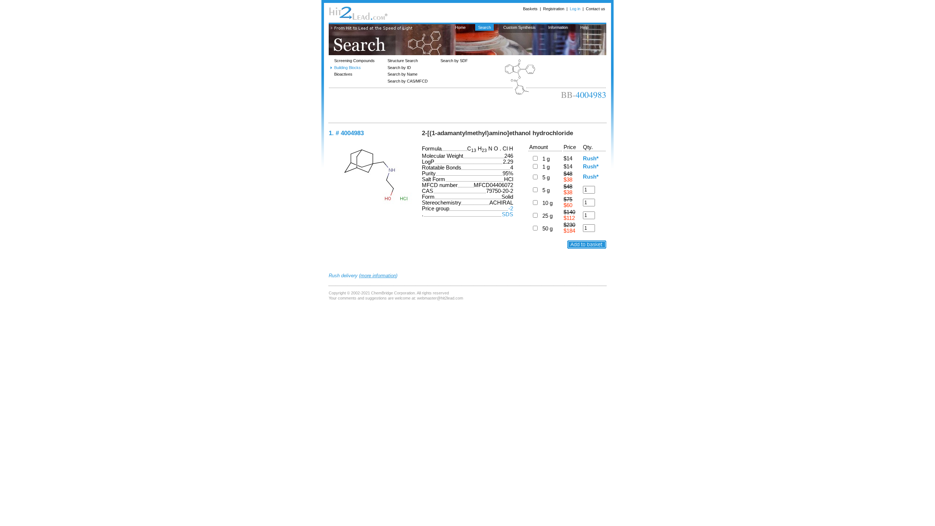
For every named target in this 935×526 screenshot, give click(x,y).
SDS (507, 214)
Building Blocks (347, 67)
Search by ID (399, 67)
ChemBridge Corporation (393, 293)
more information (378, 275)
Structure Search (403, 60)
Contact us (595, 9)
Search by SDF (454, 60)
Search (484, 27)
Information (558, 27)
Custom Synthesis (519, 27)
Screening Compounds (354, 60)
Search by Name (402, 74)
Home (460, 27)
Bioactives (343, 74)
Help (584, 27)
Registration (553, 9)
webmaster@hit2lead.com (440, 298)
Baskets (530, 9)
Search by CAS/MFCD (408, 81)
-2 (510, 208)
